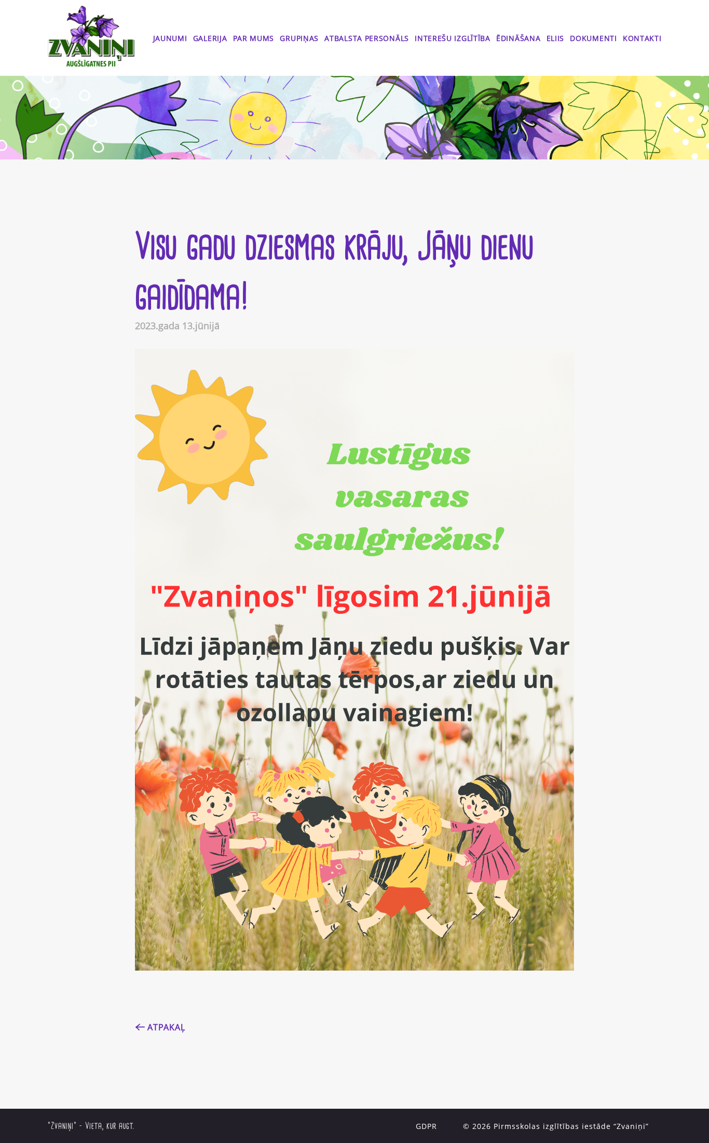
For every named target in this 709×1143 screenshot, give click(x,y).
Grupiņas (299, 38)
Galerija (210, 38)
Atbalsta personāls (366, 38)
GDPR (426, 1126)
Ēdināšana (518, 38)
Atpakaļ (166, 1027)
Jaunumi (170, 38)
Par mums (254, 38)
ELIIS (556, 38)
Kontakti (642, 38)
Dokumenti (593, 38)
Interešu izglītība (452, 38)
